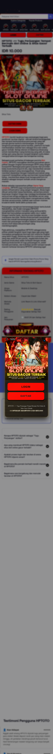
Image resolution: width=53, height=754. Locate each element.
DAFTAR (25, 396)
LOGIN (25, 386)
